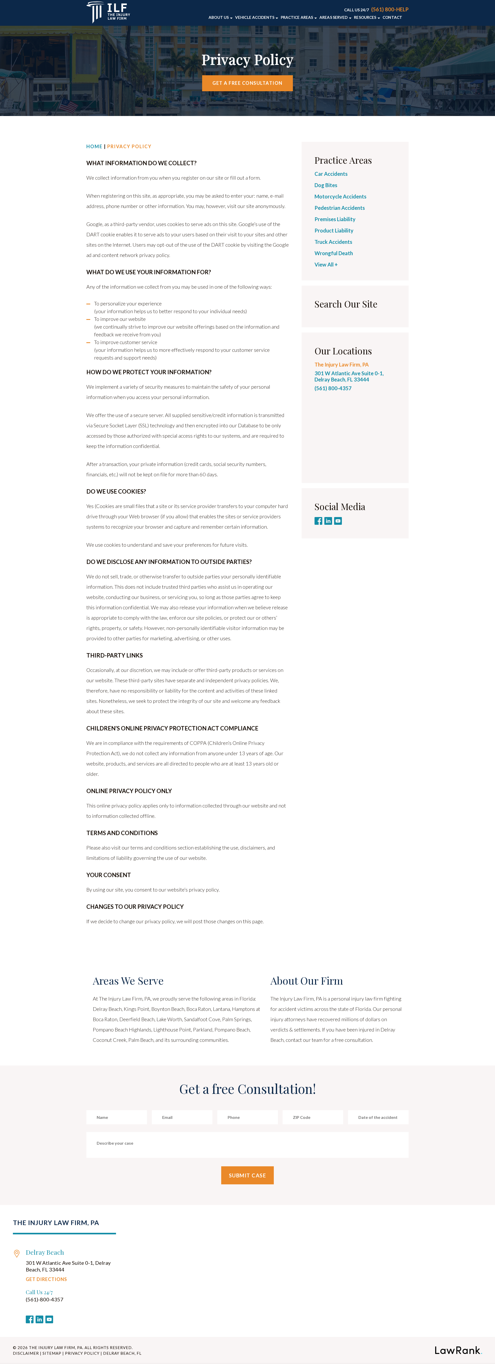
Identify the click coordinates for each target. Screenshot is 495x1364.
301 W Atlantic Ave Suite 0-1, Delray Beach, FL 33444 (349, 376)
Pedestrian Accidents (340, 208)
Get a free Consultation (247, 83)
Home (94, 146)
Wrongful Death (334, 253)
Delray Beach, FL (122, 1353)
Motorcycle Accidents (340, 196)
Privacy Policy (82, 1353)
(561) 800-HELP (390, 9)
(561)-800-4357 (44, 1299)
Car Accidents (331, 174)
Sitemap (52, 1353)
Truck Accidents (333, 242)
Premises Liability (335, 219)
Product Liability (334, 230)
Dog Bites (326, 185)
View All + (326, 264)
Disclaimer (26, 1353)
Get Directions (46, 1279)
